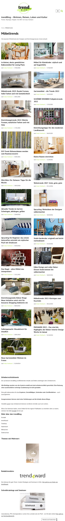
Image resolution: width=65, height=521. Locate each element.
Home (2, 28)
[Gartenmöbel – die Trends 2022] (49, 79)
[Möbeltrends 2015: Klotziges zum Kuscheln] (49, 287)
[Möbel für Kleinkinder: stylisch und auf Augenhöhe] (49, 51)
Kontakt (14, 411)
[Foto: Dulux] (32, 453)
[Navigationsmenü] (58, 11)
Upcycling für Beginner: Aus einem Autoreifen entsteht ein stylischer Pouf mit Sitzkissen (15, 240)
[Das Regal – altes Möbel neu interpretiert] (16, 257)
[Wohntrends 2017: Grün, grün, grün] (49, 171)
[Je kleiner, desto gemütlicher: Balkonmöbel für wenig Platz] (16, 51)
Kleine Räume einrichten (43, 156)
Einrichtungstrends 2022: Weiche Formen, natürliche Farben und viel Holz (15, 122)
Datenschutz (5, 432)
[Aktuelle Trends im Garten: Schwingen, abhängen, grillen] (16, 197)
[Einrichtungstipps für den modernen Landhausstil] (49, 116)
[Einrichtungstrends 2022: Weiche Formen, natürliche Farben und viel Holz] (16, 108)
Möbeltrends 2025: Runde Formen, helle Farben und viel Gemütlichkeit (15, 92)
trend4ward (4, 420)
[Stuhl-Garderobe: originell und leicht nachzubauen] (49, 226)
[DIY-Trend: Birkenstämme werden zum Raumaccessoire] (16, 140)
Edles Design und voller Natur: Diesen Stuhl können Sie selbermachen (46, 269)
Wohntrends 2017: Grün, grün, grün (48, 183)
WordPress (39, 519)
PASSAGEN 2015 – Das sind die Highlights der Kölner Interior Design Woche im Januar (49, 329)
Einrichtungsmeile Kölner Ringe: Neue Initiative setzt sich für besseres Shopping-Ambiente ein (14, 300)
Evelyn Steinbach (8, 68)
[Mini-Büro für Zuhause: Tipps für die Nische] (16, 168)
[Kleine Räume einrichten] (49, 145)
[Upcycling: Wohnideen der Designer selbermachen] (49, 198)
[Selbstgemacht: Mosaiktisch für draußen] (16, 317)
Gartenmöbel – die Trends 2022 (46, 91)
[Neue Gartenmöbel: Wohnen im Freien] (16, 346)
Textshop (4, 423)
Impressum (4, 426)
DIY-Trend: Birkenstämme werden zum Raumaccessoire (14, 152)
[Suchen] (62, 11)
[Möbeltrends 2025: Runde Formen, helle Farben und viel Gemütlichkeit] (16, 79)
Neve (24, 519)
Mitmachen (4, 429)
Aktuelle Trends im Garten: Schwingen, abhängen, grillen (13, 210)
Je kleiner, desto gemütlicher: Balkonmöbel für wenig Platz (13, 63)
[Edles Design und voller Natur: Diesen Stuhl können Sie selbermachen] (49, 255)
